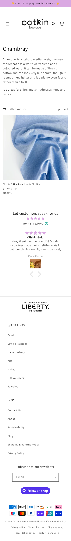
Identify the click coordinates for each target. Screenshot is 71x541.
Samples (13, 386)
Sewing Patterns (17, 343)
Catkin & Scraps (21, 521)
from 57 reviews (33, 223)
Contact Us (14, 410)
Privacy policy (18, 527)
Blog (10, 436)
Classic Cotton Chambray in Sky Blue (22, 184)
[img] (35, 218)
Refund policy (59, 521)
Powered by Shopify (39, 521)
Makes (11, 369)
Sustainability (16, 427)
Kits (10, 360)
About (11, 419)
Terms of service (36, 527)
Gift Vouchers (16, 378)
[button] (7, 24)
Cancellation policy (25, 533)
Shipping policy (56, 527)
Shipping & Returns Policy (23, 444)
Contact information (48, 533)
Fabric (11, 335)
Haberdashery (16, 352)
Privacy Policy (16, 453)
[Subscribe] (54, 477)
